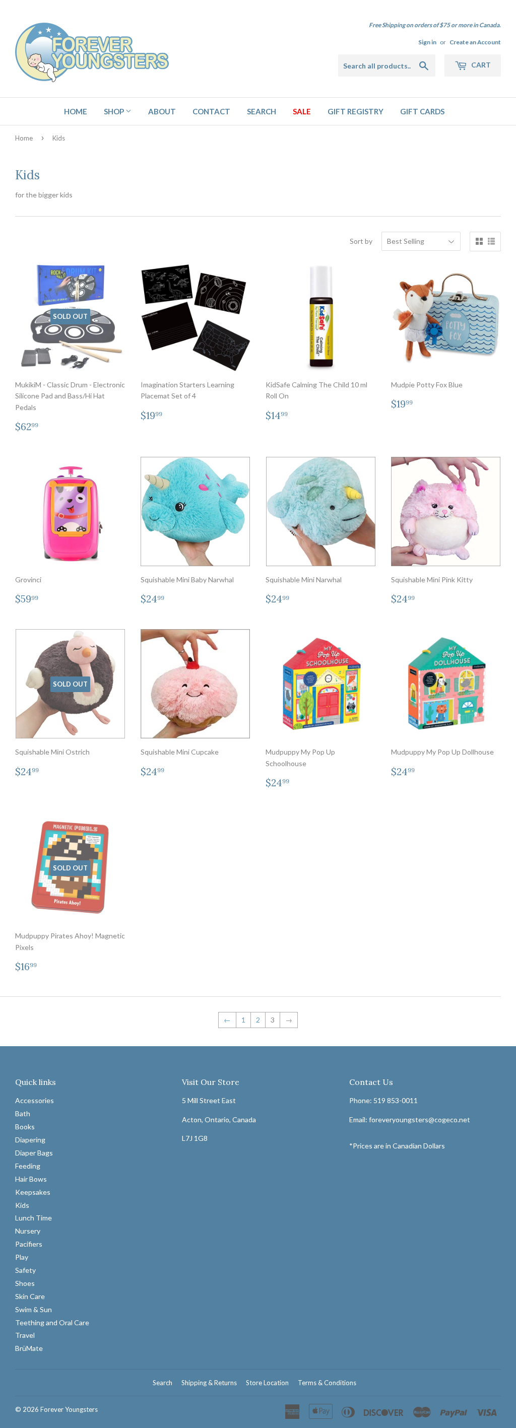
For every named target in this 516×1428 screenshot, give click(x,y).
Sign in (427, 42)
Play (21, 1257)
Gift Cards (422, 111)
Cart (480, 64)
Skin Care (30, 1296)
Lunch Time (33, 1217)
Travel (25, 1335)
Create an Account (475, 42)
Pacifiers (28, 1244)
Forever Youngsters (69, 1409)
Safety (25, 1270)
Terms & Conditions (327, 1383)
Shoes (25, 1283)
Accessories (34, 1100)
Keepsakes (32, 1192)
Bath (22, 1113)
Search (261, 111)
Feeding (27, 1166)
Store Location (267, 1383)
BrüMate (29, 1348)
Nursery (27, 1231)
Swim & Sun (33, 1309)
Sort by (361, 241)
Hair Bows (31, 1179)
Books (25, 1126)
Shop (114, 111)
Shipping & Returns (209, 1383)
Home (75, 111)
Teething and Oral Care (52, 1322)
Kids (22, 1205)
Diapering (30, 1139)
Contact (211, 111)
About (162, 111)
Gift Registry (355, 111)
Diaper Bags (34, 1152)
